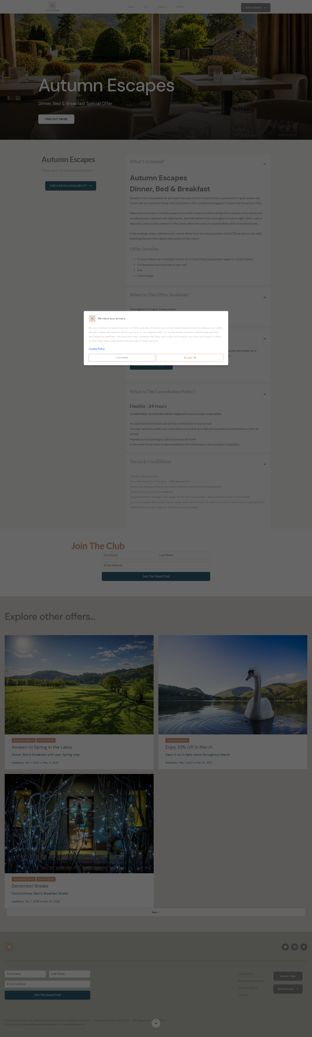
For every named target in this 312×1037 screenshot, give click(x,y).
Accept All (190, 357)
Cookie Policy (97, 348)
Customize (122, 357)
